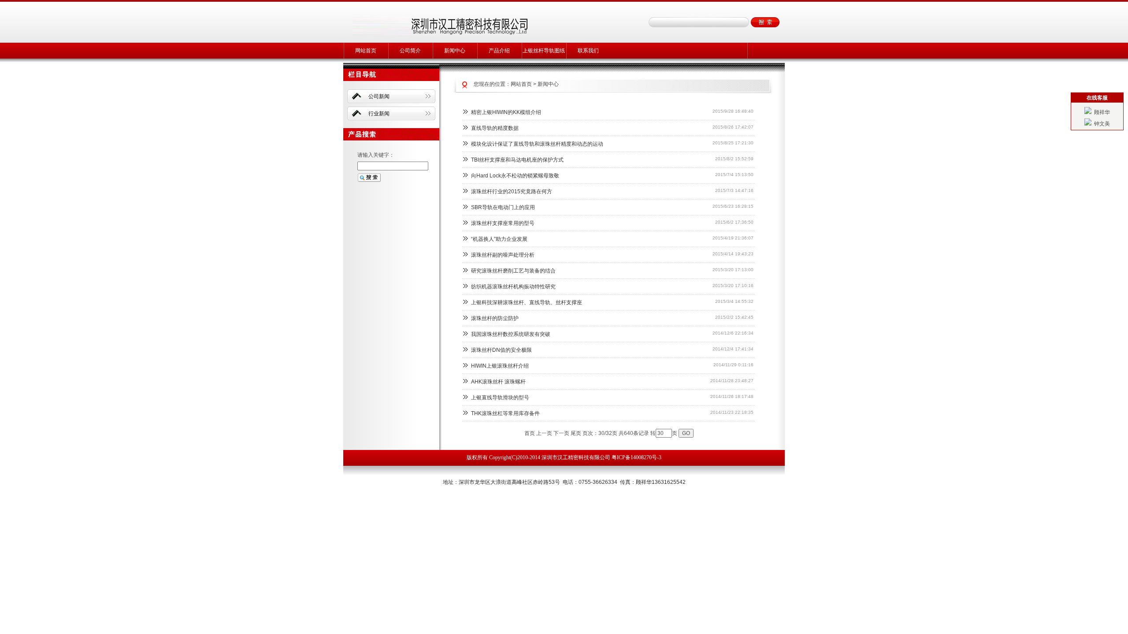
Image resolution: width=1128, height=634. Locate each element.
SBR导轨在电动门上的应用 (503, 207)
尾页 (576, 433)
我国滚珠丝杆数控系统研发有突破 (510, 334)
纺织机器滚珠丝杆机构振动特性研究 (513, 287)
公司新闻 (379, 96)
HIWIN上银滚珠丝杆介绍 (500, 366)
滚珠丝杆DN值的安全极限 (501, 350)
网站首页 (365, 51)
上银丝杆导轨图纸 (544, 51)
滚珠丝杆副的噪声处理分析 (502, 255)
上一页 (544, 433)
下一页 (561, 433)
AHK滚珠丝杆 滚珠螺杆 (498, 382)
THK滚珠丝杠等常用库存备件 (505, 413)
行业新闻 (379, 114)
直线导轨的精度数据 (495, 128)
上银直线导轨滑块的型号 (500, 397)
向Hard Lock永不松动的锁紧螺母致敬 (515, 176)
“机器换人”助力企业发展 (499, 239)
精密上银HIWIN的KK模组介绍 (506, 112)
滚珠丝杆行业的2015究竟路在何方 (511, 191)
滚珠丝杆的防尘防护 (495, 318)
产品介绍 (499, 51)
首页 (529, 433)
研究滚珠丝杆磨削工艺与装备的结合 (513, 271)
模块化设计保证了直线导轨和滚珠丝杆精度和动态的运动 (537, 144)
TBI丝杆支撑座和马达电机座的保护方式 (517, 160)
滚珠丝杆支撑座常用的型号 (502, 223)
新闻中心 (454, 51)
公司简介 (410, 51)
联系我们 (588, 51)
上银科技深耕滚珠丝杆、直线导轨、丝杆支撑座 (526, 302)
